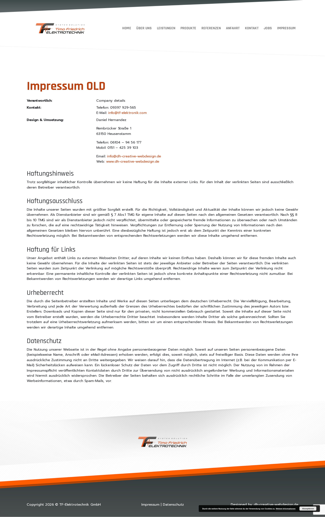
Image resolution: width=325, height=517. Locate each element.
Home (126, 28)
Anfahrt (233, 28)
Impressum (286, 28)
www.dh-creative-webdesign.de (132, 161)
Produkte (188, 28)
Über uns (144, 28)
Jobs (268, 28)
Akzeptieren (308, 508)
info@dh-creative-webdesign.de (134, 156)
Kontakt (252, 28)
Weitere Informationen (286, 508)
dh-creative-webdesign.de (276, 504)
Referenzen (211, 28)
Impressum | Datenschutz (162, 504)
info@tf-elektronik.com (127, 112)
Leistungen (166, 28)
